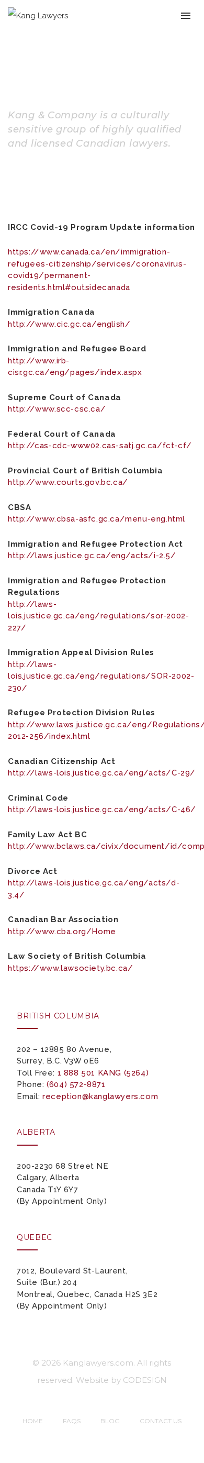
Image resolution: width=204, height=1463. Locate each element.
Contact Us (161, 1421)
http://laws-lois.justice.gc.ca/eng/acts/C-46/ (102, 809)
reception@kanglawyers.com (100, 1096)
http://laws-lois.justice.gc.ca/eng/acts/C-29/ (102, 773)
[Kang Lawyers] (38, 15)
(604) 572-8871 (76, 1084)
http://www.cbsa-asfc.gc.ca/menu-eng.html (96, 519)
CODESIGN (145, 1380)
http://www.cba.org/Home (62, 931)
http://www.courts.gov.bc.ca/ (68, 482)
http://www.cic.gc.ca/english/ (69, 324)
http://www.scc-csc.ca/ (57, 409)
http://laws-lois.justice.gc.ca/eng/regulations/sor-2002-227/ (98, 616)
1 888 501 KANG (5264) (103, 1073)
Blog (110, 1421)
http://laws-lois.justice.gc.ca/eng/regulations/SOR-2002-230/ (101, 676)
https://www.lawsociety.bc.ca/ (70, 968)
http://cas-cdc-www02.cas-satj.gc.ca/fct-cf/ (100, 445)
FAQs (72, 1421)
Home (32, 1421)
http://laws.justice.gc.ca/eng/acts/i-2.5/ (92, 555)
